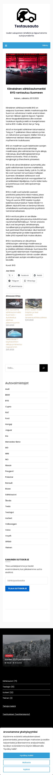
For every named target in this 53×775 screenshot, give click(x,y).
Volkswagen (11, 524)
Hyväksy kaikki (26, 755)
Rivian (8, 488)
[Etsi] (43, 368)
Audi (7, 389)
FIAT (7, 412)
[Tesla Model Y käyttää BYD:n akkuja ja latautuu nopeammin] (14, 333)
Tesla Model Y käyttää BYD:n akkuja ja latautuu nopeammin (14, 343)
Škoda (8, 500)
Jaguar (8, 430)
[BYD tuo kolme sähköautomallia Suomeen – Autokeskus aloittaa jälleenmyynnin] (14, 303)
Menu (45, 45)
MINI (7, 453)
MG (6, 447)
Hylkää (26, 769)
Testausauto (26, 26)
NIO (6, 459)
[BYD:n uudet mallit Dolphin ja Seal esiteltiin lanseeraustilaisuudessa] (33, 303)
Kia (6, 436)
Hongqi (8, 424)
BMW (7, 394)
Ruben (17, 98)
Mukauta (26, 762)
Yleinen (8, 547)
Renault (9, 483)
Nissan (8, 465)
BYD (7, 400)
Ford (7, 418)
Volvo (8, 530)
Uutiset (8, 518)
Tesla (7, 506)
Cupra (8, 406)
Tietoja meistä (9, 706)
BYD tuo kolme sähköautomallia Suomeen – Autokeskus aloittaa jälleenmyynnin (13, 316)
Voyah (8, 535)
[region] (26, 751)
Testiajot (9, 512)
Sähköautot (11, 494)
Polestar (9, 477)
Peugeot (9, 471)
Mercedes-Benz (12, 441)
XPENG (8, 541)
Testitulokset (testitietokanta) (16, 714)
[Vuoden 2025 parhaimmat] (26, 651)
